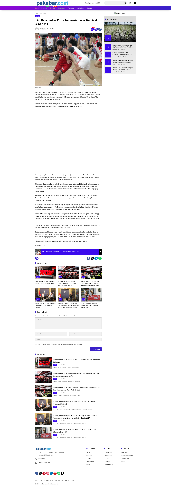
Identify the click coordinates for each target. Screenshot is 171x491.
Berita (38, 277)
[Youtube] (55, 473)
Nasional (88, 458)
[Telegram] (96, 258)
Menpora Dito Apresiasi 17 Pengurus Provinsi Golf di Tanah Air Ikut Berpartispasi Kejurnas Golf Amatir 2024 (123, 69)
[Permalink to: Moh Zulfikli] (37, 29)
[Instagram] (47, 473)
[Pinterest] (44, 473)
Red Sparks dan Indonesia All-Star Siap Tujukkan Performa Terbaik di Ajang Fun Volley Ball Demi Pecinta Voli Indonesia (123, 46)
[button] (125, 3)
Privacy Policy (125, 458)
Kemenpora (108, 452)
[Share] (100, 29)
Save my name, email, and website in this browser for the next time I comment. (60, 344)
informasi (107, 461)
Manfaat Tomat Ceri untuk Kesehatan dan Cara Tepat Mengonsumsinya (123, 61)
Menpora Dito (109, 455)
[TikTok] (62, 473)
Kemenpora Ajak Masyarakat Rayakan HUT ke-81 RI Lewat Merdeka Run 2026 (89, 305)
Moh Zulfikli (43, 28)
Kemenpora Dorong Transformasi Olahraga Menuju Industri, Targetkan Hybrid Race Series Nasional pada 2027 (68, 305)
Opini (88, 464)
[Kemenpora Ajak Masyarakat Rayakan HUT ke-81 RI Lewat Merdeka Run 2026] (91, 294)
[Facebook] (88, 258)
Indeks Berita (124, 452)
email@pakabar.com (44, 462)
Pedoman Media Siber (127, 455)
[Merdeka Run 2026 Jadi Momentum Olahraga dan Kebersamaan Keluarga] (45, 272)
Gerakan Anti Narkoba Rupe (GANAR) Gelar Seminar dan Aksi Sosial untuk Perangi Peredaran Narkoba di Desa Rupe (122, 54)
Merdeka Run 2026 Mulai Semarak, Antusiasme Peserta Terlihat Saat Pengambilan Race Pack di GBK (91, 283)
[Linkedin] (51, 473)
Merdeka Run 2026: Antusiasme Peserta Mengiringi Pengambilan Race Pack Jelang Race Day (67, 283)
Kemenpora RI (109, 464)
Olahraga (38, 16)
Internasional (90, 461)
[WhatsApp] (100, 258)
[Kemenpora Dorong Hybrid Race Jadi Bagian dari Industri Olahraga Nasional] (45, 294)
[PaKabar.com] (52, 3)
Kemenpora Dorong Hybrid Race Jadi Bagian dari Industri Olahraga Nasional (45, 305)
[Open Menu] (134, 3)
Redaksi (123, 461)
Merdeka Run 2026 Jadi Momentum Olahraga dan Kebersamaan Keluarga (45, 282)
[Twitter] (92, 258)
